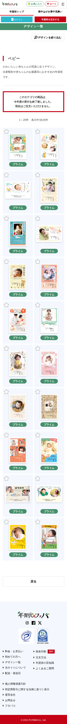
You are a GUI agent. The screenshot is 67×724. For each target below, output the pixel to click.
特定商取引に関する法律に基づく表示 (27, 689)
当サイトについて (15, 667)
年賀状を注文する (50, 19)
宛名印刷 (41, 651)
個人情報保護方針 (15, 683)
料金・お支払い (14, 651)
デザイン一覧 (13, 662)
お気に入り (36, 4)
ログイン (18, 19)
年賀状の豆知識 (45, 662)
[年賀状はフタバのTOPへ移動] (10, 3)
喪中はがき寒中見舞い (50, 11)
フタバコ (10, 705)
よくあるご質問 (45, 668)
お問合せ (10, 700)
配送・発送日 (13, 673)
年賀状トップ (16, 11)
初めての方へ (13, 656)
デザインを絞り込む (49, 37)
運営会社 (10, 694)
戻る (33, 581)
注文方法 (41, 657)
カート (53, 4)
